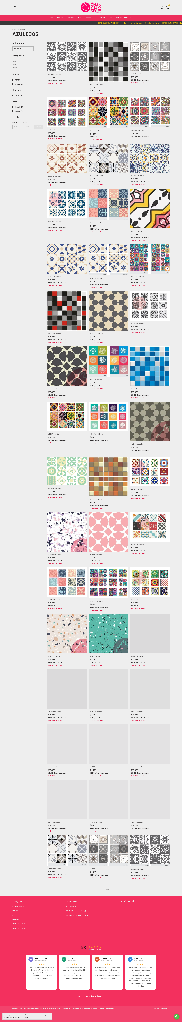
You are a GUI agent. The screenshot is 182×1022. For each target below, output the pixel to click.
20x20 (14, 64)
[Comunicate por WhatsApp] (177, 1017)
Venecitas (15, 67)
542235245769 (71, 906)
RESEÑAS (90, 18)
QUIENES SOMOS (56, 18)
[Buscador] (15, 7)
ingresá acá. (94, 1008)
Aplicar (38, 127)
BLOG (80, 18)
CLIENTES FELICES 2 (124, 18)
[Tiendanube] (162, 1009)
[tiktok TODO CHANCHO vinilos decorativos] (133, 901)
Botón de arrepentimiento (107, 1008)
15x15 (14, 61)
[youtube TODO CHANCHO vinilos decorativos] (129, 901)
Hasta (25, 122)
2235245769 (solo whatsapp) (76, 911)
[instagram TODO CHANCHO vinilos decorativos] (121, 901)
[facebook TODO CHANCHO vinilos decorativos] (125, 901)
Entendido (26, 1017)
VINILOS (70, 18)
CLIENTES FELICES (105, 18)
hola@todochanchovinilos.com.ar (77, 915)
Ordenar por (18, 43)
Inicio (14, 29)
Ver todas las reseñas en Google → (91, 996)
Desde (14, 122)
